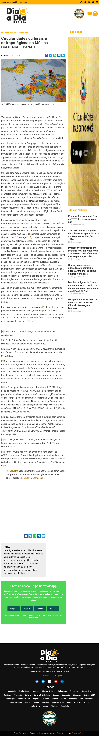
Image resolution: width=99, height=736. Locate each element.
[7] (35, 321)
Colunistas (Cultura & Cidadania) (16, 32)
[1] (60, 117)
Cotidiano (7, 695)
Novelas (45, 702)
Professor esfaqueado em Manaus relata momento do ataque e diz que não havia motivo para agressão (83, 252)
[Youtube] (93, 2)
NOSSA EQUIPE (56, 676)
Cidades (35, 691)
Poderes (77, 702)
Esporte (36, 699)
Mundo (36, 702)
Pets (69, 702)
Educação (77, 695)
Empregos (10, 699)
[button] (89, 13)
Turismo (54, 706)
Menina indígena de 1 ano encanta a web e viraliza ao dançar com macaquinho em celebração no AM (83, 286)
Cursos (56, 695)
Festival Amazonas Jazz (33, 478)
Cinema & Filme (48, 691)
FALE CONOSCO (43, 676)
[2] (2, 127)
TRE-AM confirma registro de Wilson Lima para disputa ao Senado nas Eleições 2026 (83, 235)
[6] (43, 307)
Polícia (86, 702)
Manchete (73, 699)
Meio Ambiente (86, 699)
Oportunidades (58, 702)
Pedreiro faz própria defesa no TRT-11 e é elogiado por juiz (83, 219)
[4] (2, 387)
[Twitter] (85, 2)
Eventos (45, 699)
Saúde (45, 706)
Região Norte (34, 706)
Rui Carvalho (12, 471)
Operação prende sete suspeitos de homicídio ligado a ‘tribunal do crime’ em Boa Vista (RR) (82, 269)
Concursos (74, 691)
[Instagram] (89, 2)
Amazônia (11, 691)
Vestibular (65, 706)
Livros (63, 699)
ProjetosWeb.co (78, 733)
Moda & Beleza (16, 702)
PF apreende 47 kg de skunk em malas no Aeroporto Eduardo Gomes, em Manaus (83, 304)
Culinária (18, 695)
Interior (55, 699)
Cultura (28, 695)
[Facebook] (81, 2)
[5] (49, 282)
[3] (56, 204)
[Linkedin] (97, 2)
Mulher (28, 702)
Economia (66, 695)
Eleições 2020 (89, 695)
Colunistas (62, 691)
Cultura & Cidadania (42, 695)
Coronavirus (87, 691)
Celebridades (24, 691)
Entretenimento (24, 699)
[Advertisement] (33, 507)
